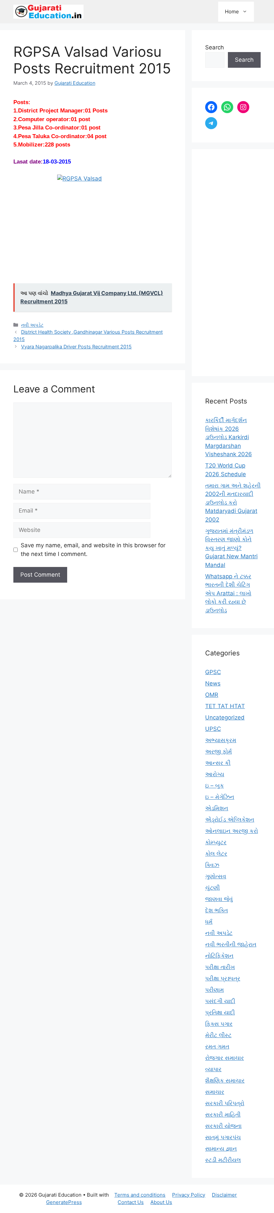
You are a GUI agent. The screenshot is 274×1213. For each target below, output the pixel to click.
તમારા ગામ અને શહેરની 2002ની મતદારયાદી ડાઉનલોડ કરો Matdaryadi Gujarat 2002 (233, 502)
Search (214, 47)
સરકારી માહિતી (223, 1114)
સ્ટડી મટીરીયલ (223, 1160)
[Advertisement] (233, 263)
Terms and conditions (139, 1195)
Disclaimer (224, 1195)
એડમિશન (216, 808)
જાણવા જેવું (219, 899)
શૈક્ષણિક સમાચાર (225, 1080)
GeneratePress (64, 1202)
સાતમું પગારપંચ (223, 1137)
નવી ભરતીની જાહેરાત (230, 944)
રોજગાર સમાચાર (224, 1057)
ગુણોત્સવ (215, 876)
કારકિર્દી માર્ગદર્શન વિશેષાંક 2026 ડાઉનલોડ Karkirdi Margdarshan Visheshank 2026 (228, 437)
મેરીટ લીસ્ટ (218, 1035)
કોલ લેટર (216, 853)
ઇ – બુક (214, 785)
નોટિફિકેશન (219, 955)
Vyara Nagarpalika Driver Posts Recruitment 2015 (76, 346)
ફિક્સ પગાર (219, 1023)
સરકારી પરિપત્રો (224, 1103)
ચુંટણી (212, 887)
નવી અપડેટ (32, 325)
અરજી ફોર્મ (218, 751)
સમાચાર (214, 1092)
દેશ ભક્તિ (216, 910)
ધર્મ (209, 921)
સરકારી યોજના (223, 1126)
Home (232, 11)
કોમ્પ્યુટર (216, 842)
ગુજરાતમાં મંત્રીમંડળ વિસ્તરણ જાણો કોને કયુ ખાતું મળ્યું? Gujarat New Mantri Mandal (231, 548)
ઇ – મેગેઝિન (219, 797)
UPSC (213, 728)
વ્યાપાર (213, 1069)
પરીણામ (214, 989)
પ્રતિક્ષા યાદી (220, 1012)
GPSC (213, 672)
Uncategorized (225, 717)
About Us (161, 1202)
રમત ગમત (217, 1046)
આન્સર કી (218, 763)
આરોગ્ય (214, 774)
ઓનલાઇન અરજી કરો (231, 831)
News (213, 683)
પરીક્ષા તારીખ (220, 967)
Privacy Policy (188, 1195)
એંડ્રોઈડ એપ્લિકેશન (229, 819)
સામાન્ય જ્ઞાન (221, 1148)
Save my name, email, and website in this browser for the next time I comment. (93, 549)
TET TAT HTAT (225, 706)
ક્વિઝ (212, 865)
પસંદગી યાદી (220, 1001)
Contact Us (131, 1202)
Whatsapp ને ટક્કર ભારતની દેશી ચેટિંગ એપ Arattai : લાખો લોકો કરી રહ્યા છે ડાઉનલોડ (228, 593)
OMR (211, 694)
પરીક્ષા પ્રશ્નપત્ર (222, 978)
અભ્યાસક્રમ (220, 740)
